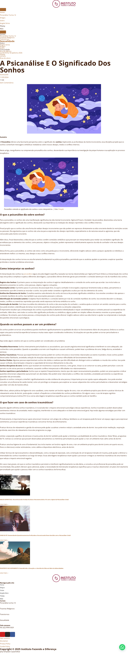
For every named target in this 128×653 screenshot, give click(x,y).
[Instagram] (7, 634)
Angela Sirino (5, 45)
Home (2, 585)
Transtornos (4, 39)
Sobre (2, 48)
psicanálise (28, 274)
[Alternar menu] (3, 9)
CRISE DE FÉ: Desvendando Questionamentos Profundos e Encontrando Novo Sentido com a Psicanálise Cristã (35, 535)
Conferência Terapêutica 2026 (11, 53)
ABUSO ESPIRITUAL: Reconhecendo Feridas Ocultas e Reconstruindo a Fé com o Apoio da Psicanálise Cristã (34, 499)
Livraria (3, 56)
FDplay (2, 54)
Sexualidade (7, 41)
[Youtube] (2, 634)
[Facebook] (12, 634)
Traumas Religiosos (7, 37)
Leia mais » (4, 504)
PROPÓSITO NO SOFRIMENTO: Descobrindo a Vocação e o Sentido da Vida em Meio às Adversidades (31, 568)
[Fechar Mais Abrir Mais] (3, 32)
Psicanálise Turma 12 (8, 36)
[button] (122, 647)
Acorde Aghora (5, 51)
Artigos (2, 46)
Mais (1, 599)
